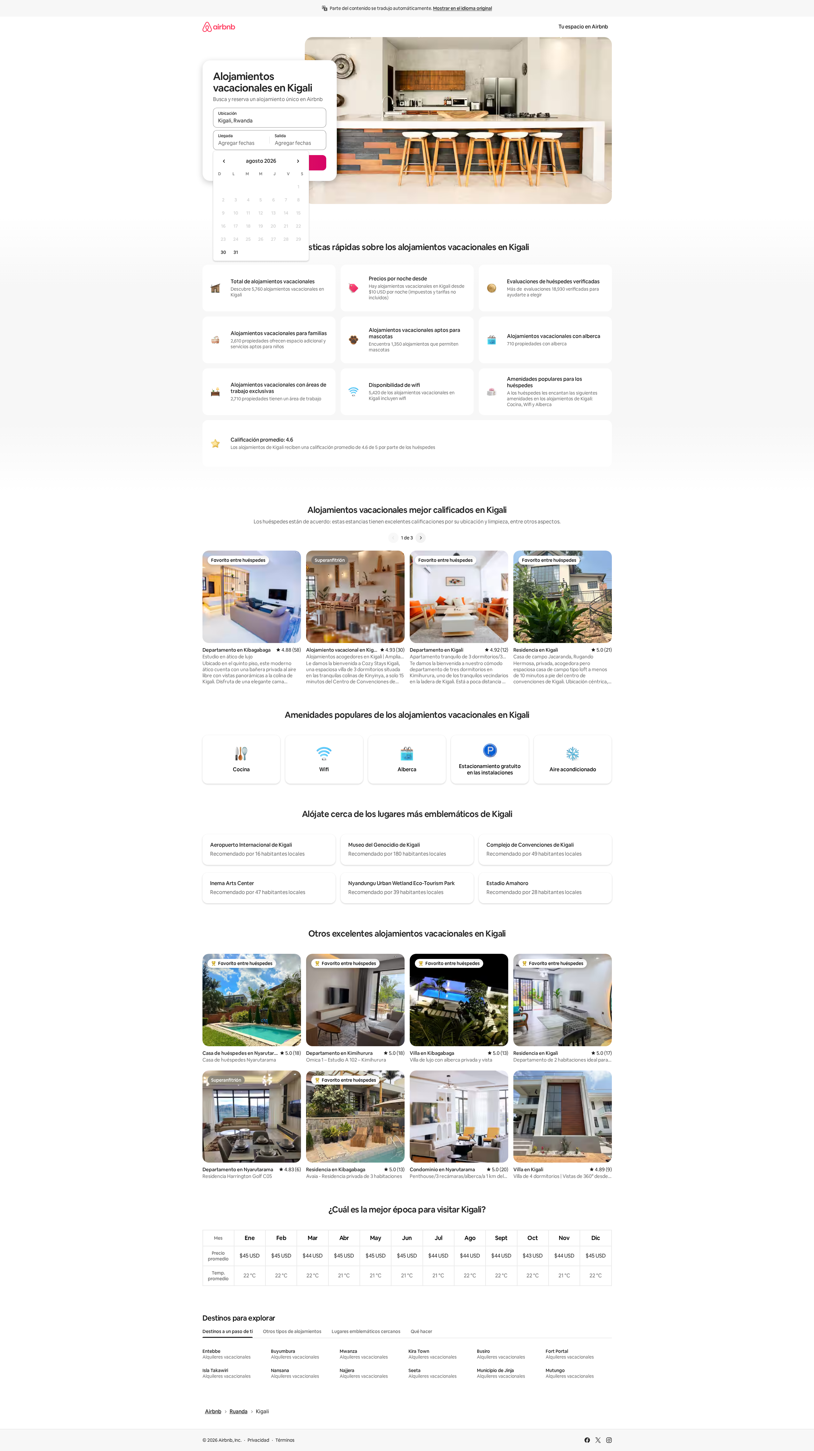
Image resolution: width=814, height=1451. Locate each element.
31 (235, 252)
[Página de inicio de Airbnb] (218, 27)
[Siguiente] (420, 538)
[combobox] (269, 120)
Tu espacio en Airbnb (583, 26)
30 (223, 252)
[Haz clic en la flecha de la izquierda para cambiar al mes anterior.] (224, 161)
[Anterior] (393, 538)
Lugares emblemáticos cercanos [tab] (366, 1331)
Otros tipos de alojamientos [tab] (292, 1331)
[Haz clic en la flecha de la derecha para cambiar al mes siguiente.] (298, 161)
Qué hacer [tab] (421, 1331)
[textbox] (241, 143)
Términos (285, 1440)
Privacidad (258, 1440)
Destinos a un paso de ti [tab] (227, 1331)
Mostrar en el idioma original (462, 8)
